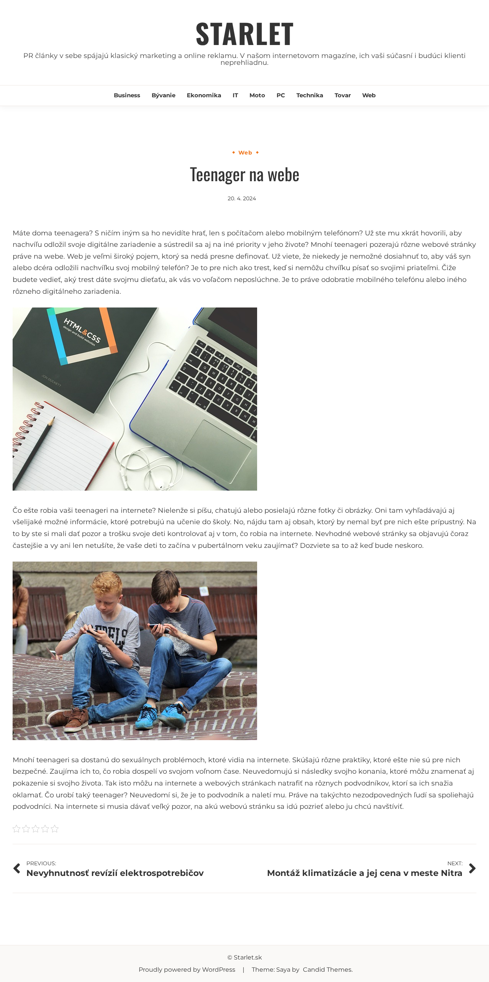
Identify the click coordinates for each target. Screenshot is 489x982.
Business (127, 95)
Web (369, 95)
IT (235, 95)
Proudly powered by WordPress (188, 969)
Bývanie (163, 95)
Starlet (244, 32)
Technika (309, 95)
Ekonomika (204, 95)
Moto (257, 95)
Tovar (343, 95)
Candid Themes (327, 969)
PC (281, 95)
